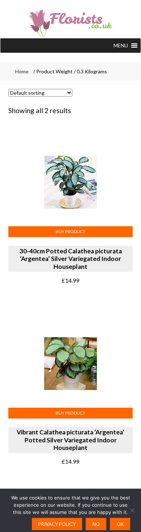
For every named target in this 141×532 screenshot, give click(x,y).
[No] (132, 510)
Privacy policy (57, 524)
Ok (120, 524)
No (96, 524)
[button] (121, 45)
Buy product (70, 231)
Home (22, 71)
